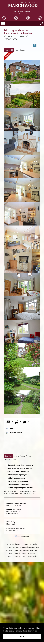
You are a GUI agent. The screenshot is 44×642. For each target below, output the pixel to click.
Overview (8, 456)
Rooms (16, 456)
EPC (15, 460)
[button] (34, 45)
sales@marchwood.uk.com (23, 14)
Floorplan (8, 460)
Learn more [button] (32, 631)
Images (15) (9, 50)
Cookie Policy (32, 556)
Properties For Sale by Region (24, 553)
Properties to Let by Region (16, 556)
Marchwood (10, 524)
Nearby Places (25, 456)
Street (22, 50)
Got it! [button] (22, 636)
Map (16, 50)
